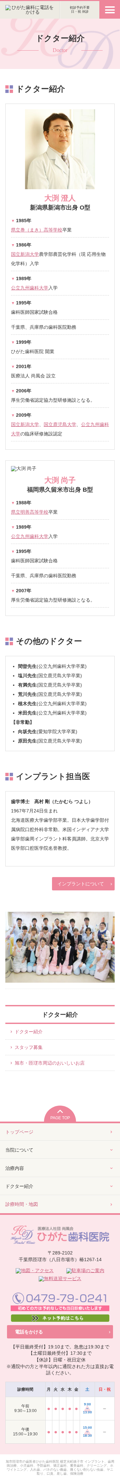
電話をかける (29, 1331)
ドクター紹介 (29, 1031)
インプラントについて (80, 883)
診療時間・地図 (21, 1204)
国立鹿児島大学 (60, 424)
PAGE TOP (60, 1118)
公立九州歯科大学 (29, 287)
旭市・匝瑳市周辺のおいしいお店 (50, 1063)
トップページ (19, 1132)
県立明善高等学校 (29, 512)
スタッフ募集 (29, 1047)
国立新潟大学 (25, 254)
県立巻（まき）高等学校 (36, 230)
